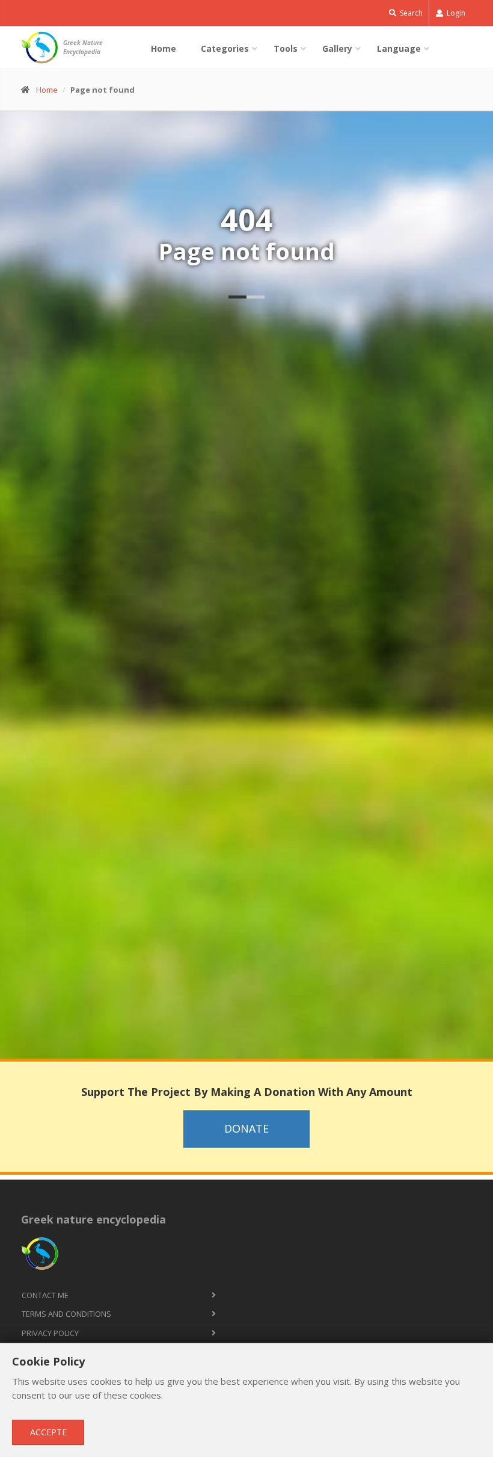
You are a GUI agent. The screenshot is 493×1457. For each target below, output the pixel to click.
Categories (225, 48)
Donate (246, 1128)
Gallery (337, 48)
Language (399, 48)
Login (455, 13)
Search (410, 13)
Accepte (48, 1432)
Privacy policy (50, 1333)
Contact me (45, 1295)
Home (163, 48)
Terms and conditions (66, 1313)
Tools (286, 48)
